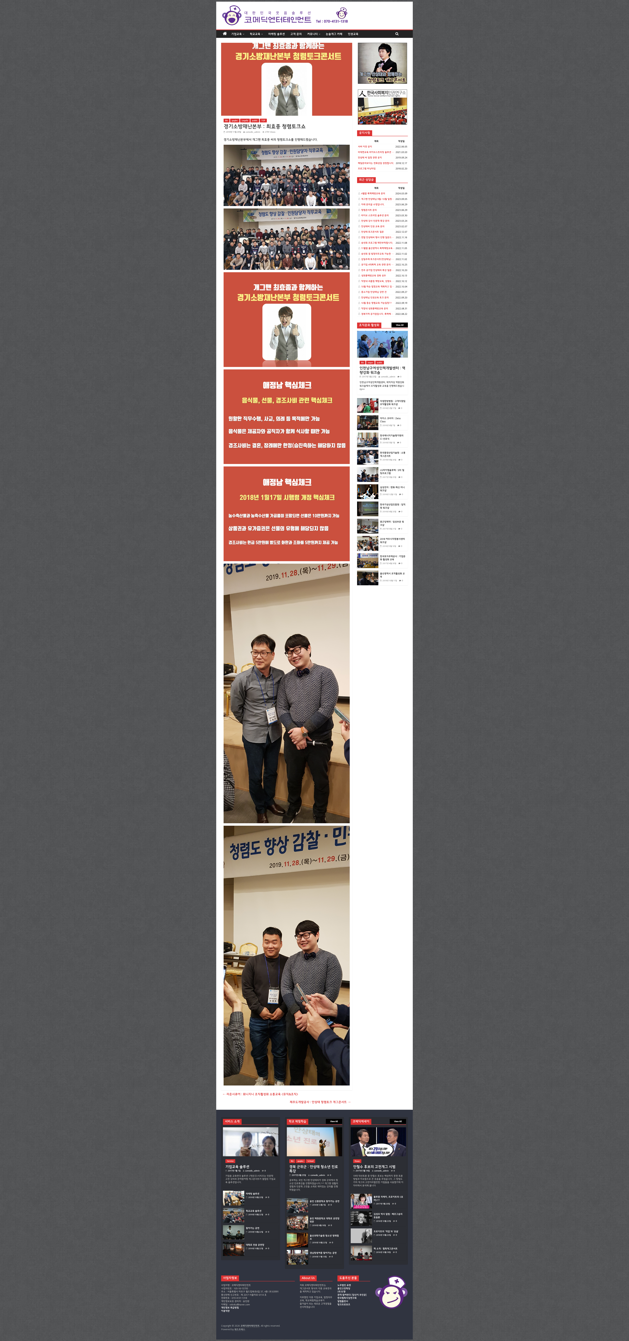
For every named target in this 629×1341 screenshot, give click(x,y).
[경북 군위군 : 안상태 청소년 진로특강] (314, 1128)
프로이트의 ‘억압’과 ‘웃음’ (386, 1231)
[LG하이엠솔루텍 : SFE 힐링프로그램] (367, 468)
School (310, 1161)
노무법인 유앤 (344, 1285)
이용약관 (225, 1311)
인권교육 (353, 34)
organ (370, 363)
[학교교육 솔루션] (233, 1209)
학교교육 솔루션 (253, 1211)
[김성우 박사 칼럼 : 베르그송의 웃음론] (361, 1212)
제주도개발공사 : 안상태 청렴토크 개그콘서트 (320, 1102)
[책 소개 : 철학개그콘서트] (361, 1247)
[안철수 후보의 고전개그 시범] (378, 1128)
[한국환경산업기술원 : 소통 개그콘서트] (367, 451)
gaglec (235, 120)
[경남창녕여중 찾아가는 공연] (297, 1251)
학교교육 (255, 34)
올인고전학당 (343, 1288)
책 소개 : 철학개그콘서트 (386, 1249)
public (254, 120)
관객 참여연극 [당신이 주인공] (352, 1295)
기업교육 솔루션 (237, 1167)
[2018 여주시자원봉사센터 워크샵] (367, 537)
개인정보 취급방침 (230, 1308)
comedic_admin (253, 132)
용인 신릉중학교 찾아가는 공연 (324, 1201)
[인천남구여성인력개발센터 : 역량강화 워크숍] (382, 332)
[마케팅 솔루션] (233, 1192)
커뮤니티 (312, 34)
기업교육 (236, 34)
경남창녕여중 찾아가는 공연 (323, 1253)
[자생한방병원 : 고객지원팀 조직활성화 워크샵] (367, 399)
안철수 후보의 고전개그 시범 (374, 1167)
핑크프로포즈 (343, 1304)
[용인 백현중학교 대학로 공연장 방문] (297, 1217)
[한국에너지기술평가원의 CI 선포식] (367, 434)
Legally (245, 120)
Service (230, 1161)
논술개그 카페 (334, 34)
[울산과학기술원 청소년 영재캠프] (297, 1234)
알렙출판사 (342, 1301)
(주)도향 (341, 1292)
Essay (357, 1161)
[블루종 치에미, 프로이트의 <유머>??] (361, 1195)
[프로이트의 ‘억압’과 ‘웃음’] (361, 1230)
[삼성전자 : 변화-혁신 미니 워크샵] (367, 486)
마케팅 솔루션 (276, 34)
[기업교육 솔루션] (250, 1128)
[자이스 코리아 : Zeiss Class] (367, 417)
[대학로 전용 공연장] (233, 1243)
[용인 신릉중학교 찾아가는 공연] (297, 1199)
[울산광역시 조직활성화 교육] (367, 572)
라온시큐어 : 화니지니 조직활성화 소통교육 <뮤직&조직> (260, 1094)
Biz (226, 120)
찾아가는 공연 (252, 1228)
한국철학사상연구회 (347, 1298)
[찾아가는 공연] (233, 1226)
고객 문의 (296, 34)
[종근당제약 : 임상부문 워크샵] (367, 520)
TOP (263, 120)
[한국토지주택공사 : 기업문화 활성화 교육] (367, 555)
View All (399, 325)
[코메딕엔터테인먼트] (225, 33)
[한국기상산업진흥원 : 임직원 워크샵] (367, 503)
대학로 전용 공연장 (255, 1245)
